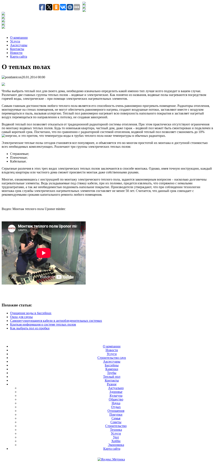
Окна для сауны (21, 317)
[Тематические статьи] (3, 14)
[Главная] (84, 7)
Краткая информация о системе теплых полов (43, 324)
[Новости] (3, 17)
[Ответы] (3, 24)
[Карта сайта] (84, 10)
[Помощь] (3, 27)
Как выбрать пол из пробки (30, 328)
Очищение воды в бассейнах (30, 313)
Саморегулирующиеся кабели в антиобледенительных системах (56, 320)
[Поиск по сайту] (84, 4)
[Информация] (3, 21)
